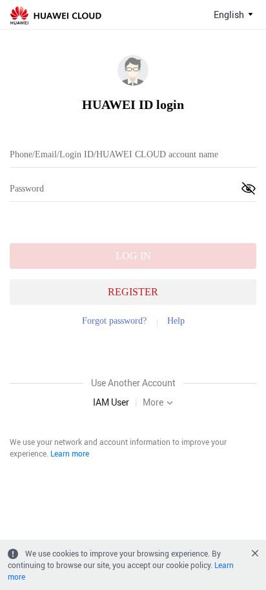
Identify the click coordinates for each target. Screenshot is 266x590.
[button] (248, 188)
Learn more (69, 453)
